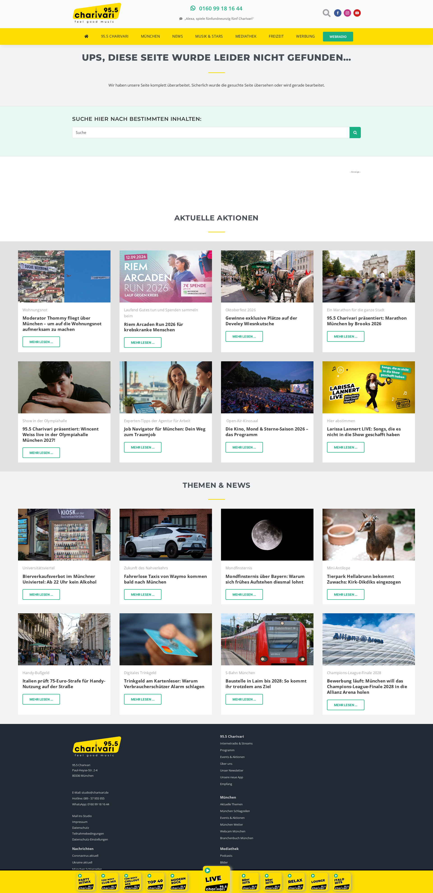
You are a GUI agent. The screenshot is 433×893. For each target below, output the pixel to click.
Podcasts (226, 856)
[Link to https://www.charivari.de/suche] (326, 12)
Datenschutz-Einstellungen (90, 839)
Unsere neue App (231, 777)
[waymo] (166, 510)
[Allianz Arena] (368, 615)
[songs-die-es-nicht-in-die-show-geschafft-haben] (368, 363)
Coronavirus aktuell (85, 856)
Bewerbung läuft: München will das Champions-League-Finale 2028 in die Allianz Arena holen (367, 686)
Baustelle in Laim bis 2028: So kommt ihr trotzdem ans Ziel (266, 683)
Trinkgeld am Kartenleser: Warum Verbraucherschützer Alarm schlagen (164, 683)
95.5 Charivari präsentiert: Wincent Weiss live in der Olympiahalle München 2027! (61, 434)
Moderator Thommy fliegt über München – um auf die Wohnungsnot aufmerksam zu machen (62, 323)
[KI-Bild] (166, 363)
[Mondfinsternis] (267, 510)
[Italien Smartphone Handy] (64, 615)
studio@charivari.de (95, 792)
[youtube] (357, 13)
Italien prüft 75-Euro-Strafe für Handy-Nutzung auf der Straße (64, 683)
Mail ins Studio (82, 816)
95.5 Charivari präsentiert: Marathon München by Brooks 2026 (367, 321)
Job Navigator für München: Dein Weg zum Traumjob (164, 431)
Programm (227, 750)
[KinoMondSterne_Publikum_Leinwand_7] (267, 363)
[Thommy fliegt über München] (64, 252)
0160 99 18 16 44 (98, 804)
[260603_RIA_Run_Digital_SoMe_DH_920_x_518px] (166, 252)
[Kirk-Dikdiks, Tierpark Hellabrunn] (368, 510)
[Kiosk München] (64, 510)
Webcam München (232, 831)
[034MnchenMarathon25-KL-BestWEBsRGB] (368, 252)
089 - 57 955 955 (93, 798)
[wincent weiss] (64, 363)
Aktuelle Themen (231, 804)
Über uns (226, 764)
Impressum (80, 822)
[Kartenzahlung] (166, 615)
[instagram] (347, 13)
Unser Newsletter (231, 770)
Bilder (224, 862)
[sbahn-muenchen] (267, 615)
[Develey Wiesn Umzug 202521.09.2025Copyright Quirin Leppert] (267, 252)
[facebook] (337, 13)
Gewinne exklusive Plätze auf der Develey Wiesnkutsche (261, 321)
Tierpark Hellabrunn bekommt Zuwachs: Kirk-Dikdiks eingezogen (364, 579)
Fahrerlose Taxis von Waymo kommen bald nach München (165, 579)
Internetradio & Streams (236, 743)
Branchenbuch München (236, 838)
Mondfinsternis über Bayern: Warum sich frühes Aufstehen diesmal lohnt (265, 579)
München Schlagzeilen (235, 811)
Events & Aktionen (232, 757)
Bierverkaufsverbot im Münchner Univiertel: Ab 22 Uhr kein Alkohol (60, 579)
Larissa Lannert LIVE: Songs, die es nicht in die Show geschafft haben (364, 431)
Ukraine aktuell (82, 862)
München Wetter (231, 824)
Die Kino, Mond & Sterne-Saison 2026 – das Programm (267, 431)
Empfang (226, 784)
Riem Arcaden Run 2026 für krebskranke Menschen (153, 327)
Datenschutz (80, 828)
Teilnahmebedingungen (88, 833)
